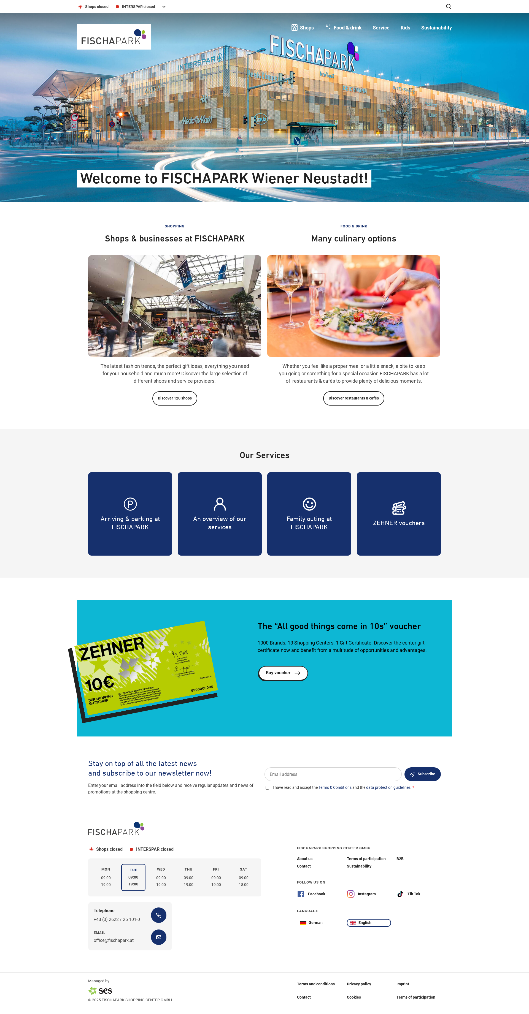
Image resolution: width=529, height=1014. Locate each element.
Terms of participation (415, 997)
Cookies (354, 997)
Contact (304, 997)
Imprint (402, 984)
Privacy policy (359, 984)
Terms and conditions (316, 984)
